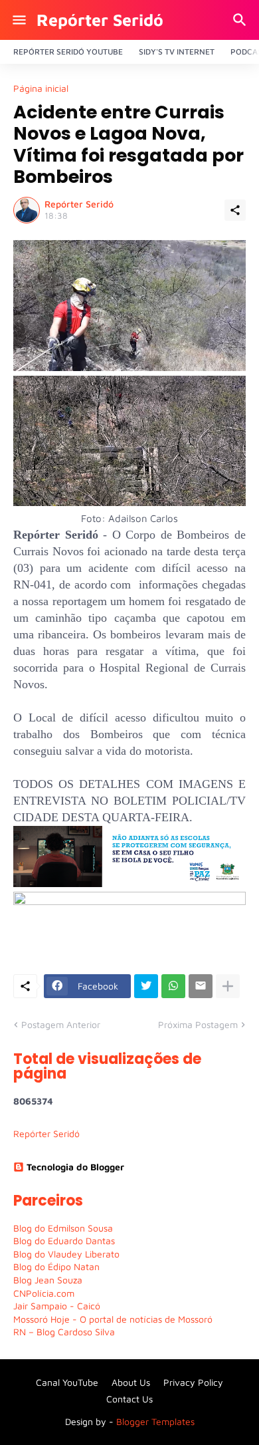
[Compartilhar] (235, 210)
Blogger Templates (155, 1421)
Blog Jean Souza (47, 1279)
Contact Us (129, 1398)
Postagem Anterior (60, 1024)
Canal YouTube (67, 1382)
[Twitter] (146, 986)
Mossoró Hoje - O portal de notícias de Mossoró (113, 1319)
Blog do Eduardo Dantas (64, 1240)
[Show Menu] (18, 20)
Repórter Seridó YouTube (68, 52)
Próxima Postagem (198, 1024)
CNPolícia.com (43, 1293)
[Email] (201, 986)
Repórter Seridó (100, 19)
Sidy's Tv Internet (177, 52)
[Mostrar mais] (228, 986)
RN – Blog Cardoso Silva (64, 1331)
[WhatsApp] (173, 986)
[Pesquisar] (241, 20)
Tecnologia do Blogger (75, 1166)
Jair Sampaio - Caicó (56, 1305)
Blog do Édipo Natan (56, 1266)
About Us (131, 1382)
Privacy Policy (193, 1382)
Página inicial (40, 88)
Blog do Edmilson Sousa (63, 1228)
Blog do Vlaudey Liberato (66, 1253)
